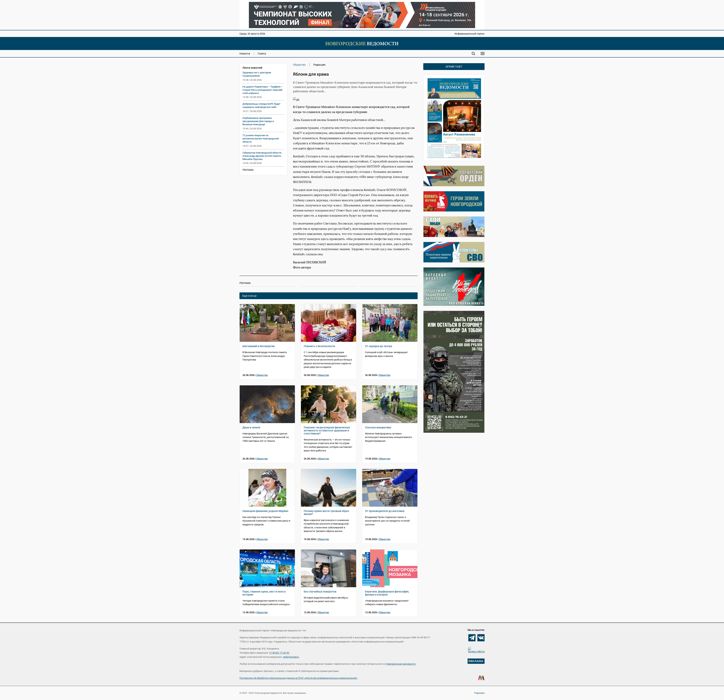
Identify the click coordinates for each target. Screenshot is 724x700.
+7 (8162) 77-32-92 (279, 652)
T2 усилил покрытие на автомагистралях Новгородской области (260, 138)
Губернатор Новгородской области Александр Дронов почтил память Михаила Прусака (261, 156)
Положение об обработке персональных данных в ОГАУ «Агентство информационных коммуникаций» (298, 678)
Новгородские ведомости (401, 663)
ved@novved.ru (291, 656)
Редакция (479, 693)
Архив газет (454, 66)
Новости (244, 53)
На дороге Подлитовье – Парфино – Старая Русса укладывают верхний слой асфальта (262, 90)
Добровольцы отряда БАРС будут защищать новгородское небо (261, 105)
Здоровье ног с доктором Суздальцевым (256, 74)
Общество (299, 64)
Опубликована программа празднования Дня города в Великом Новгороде (258, 121)
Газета (262, 53)
